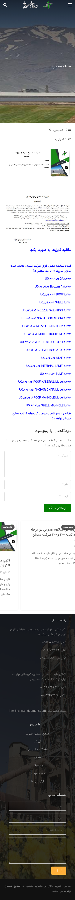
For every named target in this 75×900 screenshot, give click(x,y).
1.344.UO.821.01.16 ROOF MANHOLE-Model (45, 397)
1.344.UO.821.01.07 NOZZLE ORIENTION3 (46, 326)
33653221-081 (49, 695)
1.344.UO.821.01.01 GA (58, 278)
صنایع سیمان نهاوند (37, 733)
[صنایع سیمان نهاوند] (36, 5)
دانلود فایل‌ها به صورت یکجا (50, 250)
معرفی (37, 757)
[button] (70, 5)
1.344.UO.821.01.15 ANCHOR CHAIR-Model (45, 389)
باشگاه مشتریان (37, 749)
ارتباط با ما (37, 781)
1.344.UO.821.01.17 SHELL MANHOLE (48, 405)
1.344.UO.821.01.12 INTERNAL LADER (48, 366)
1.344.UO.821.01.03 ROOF (55, 294)
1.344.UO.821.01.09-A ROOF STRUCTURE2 (45, 342)
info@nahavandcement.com (27, 711)
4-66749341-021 (50, 642)
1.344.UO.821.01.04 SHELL (55, 302)
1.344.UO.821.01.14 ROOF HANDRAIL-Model (44, 382)
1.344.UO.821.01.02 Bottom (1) (53, 286)
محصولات (37, 765)
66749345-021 (51, 650)
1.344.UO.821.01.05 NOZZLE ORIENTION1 (46, 310)
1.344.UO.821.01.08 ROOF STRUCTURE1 (47, 334)
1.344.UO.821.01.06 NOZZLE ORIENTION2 (46, 318)
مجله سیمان (37, 773)
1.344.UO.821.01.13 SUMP (55, 374)
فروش (37, 741)
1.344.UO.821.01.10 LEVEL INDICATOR (48, 350)
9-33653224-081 (49, 687)
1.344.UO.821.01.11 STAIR (56, 358)
